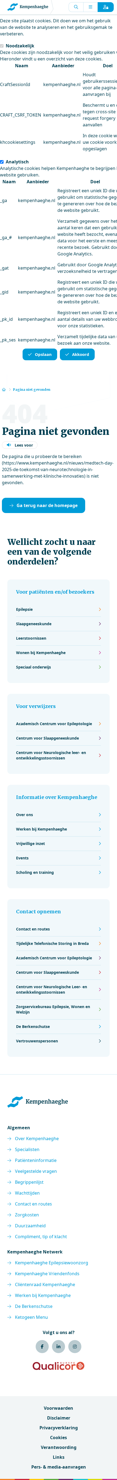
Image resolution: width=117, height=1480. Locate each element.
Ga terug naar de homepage (47, 505)
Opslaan (43, 354)
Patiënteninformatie (36, 1160)
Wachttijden (27, 1193)
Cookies (58, 1438)
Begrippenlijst (29, 1182)
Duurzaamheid (30, 1226)
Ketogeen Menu (31, 1317)
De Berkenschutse (34, 1306)
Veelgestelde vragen (36, 1171)
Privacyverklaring (58, 1428)
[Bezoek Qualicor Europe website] (58, 1366)
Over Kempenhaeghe (37, 1139)
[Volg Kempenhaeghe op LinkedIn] (58, 1346)
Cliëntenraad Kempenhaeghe (45, 1284)
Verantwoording (58, 1447)
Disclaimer (58, 1418)
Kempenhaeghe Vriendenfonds (47, 1274)
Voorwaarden (58, 1408)
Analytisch (17, 162)
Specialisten (27, 1149)
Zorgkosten (27, 1215)
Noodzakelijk (20, 46)
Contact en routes (33, 1204)
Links (58, 1457)
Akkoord (80, 354)
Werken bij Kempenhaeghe (43, 1295)
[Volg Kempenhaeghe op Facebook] (42, 1346)
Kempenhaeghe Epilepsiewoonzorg (51, 1263)
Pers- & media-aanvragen (58, 1467)
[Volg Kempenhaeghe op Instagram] (74, 1346)
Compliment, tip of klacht (41, 1237)
